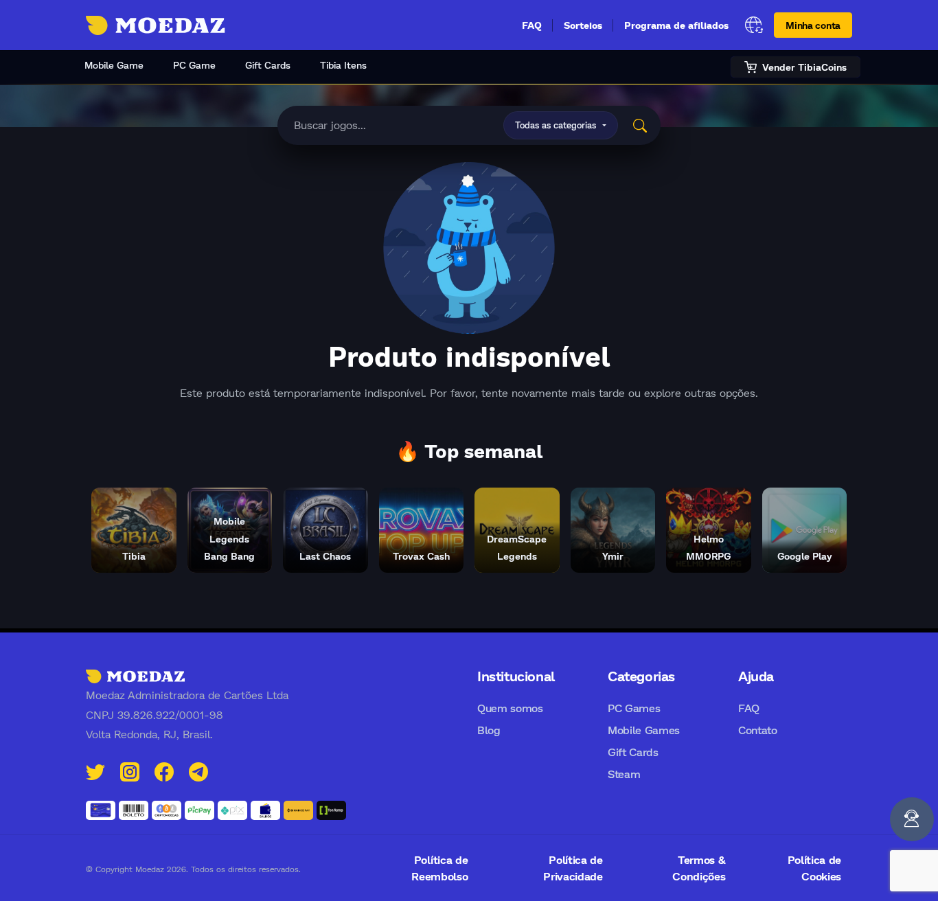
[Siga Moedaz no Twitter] (95, 770)
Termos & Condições (698, 867)
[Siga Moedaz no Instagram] (130, 770)
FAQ (532, 25)
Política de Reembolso (439, 867)
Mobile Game (114, 65)
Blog (489, 729)
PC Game (194, 65)
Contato (757, 729)
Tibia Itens (343, 65)
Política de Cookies (814, 867)
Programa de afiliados (676, 25)
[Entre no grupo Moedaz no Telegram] (198, 770)
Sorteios (583, 25)
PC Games (634, 707)
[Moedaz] (135, 675)
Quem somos (510, 707)
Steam (624, 773)
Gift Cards (267, 65)
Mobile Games (644, 729)
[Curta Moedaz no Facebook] (164, 770)
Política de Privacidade (572, 867)
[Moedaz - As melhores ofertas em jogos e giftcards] (155, 25)
